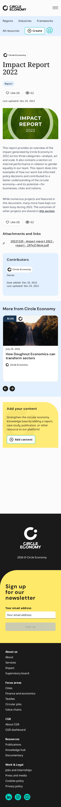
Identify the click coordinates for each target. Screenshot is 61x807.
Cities (8, 688)
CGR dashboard (15, 730)
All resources (11, 31)
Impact (9, 668)
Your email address (18, 608)
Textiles (10, 699)
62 (32, 93)
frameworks (45, 21)
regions (8, 21)
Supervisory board (17, 673)
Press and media (16, 775)
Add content (24, 439)
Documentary (14, 755)
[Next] (12, 388)
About (9, 657)
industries (25, 21)
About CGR (12, 724)
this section (47, 211)
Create (37, 31)
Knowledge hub (15, 750)
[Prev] (5, 388)
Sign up (30, 627)
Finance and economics (20, 693)
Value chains (13, 709)
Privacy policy (14, 786)
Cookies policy (14, 781)
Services (10, 662)
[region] (30, 348)
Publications (13, 744)
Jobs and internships (18, 770)
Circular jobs (13, 704)
